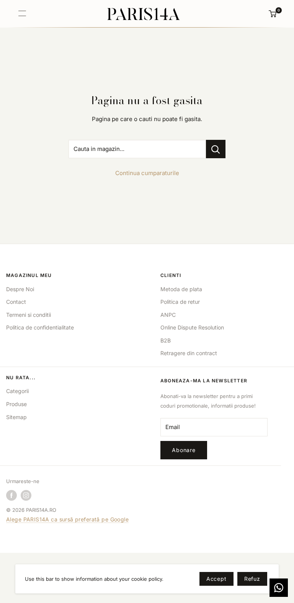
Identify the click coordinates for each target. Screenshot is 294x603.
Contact (16, 301)
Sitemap (16, 417)
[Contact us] (279, 587)
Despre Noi (20, 289)
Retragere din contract (188, 353)
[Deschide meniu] (22, 13)
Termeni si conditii (28, 314)
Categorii (17, 391)
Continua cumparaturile (147, 173)
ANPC (168, 314)
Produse (16, 404)
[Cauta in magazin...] (215, 149)
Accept (216, 578)
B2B (165, 340)
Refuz (252, 578)
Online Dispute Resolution (192, 327)
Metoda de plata (181, 289)
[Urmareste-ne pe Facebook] (11, 495)
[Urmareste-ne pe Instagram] (26, 495)
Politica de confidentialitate (40, 327)
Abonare (184, 450)
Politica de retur (180, 301)
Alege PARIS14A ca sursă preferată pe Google (67, 519)
